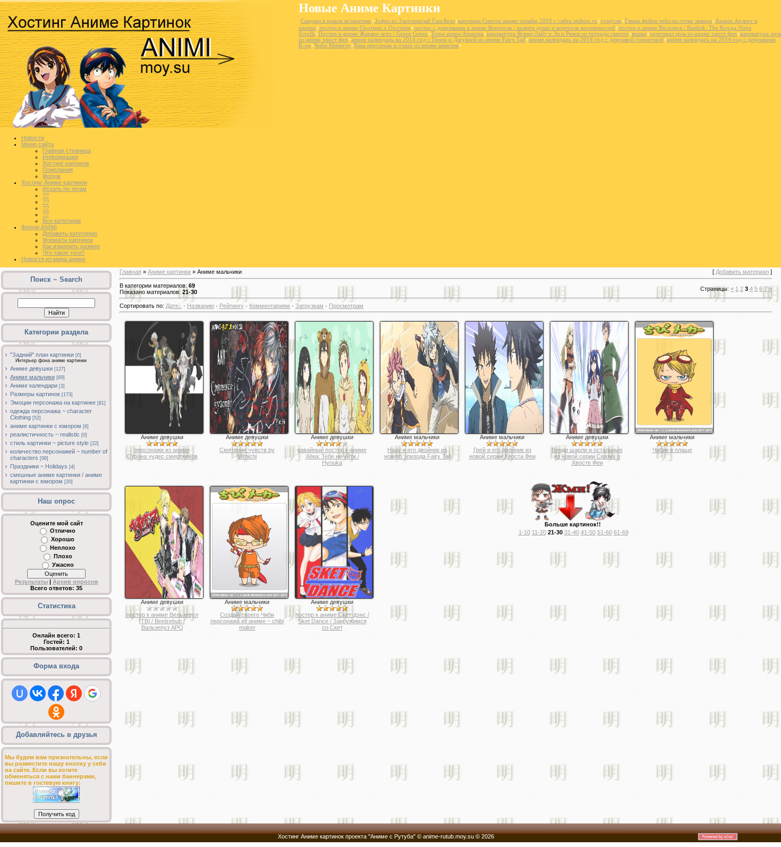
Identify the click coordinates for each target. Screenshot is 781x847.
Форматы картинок (68, 240)
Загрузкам (309, 306)
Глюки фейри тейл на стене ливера (668, 21)
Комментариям (269, 306)
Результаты (31, 581)
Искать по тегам (65, 189)
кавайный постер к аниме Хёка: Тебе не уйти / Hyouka (332, 456)
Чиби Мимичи (332, 45)
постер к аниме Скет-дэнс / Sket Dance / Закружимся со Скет (332, 621)
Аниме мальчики (32, 377)
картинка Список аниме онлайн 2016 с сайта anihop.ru (527, 21)
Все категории (62, 220)
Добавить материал (742, 272)
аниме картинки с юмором (45, 426)
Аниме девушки (31, 368)
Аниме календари (33, 385)
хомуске (611, 21)
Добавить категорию (70, 233)
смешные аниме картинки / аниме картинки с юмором (56, 478)
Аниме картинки (169, 272)
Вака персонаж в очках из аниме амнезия (406, 45)
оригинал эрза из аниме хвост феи (693, 34)
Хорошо (62, 539)
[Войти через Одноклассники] (56, 712)
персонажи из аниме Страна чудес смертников (162, 453)
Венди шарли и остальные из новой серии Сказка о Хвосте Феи (587, 456)
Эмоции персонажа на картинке (53, 402)
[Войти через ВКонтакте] (38, 693)
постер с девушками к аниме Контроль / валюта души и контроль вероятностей (514, 28)
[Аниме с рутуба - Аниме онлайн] (56, 801)
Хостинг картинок (66, 163)
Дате (172, 306)
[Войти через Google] (92, 693)
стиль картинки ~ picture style (49, 443)
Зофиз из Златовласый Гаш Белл (415, 21)
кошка (639, 34)
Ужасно (63, 564)
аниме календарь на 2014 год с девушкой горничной (596, 40)
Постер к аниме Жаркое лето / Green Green (373, 34)
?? (46, 195)
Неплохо (62, 547)
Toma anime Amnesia (457, 34)
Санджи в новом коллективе (336, 21)
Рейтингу (231, 306)
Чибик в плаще (672, 450)
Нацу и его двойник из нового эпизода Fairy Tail (417, 453)
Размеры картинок (35, 394)
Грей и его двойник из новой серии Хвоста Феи (502, 453)
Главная (130, 272)
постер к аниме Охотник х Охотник (365, 28)
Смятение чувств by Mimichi (247, 453)
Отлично (62, 530)
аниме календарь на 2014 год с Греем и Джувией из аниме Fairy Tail (438, 40)
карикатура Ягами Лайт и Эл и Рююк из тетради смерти (558, 34)
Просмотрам (346, 306)
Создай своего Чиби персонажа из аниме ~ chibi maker (247, 621)
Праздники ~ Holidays (38, 466)
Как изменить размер (71, 246)
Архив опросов (75, 581)
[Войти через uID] (20, 693)
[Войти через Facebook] (56, 693)
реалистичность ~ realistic (45, 434)
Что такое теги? (63, 252)
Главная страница (67, 150)
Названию (200, 306)
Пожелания (58, 169)
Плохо (63, 556)
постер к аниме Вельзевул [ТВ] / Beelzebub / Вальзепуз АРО (162, 621)
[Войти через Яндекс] (74, 693)
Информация (60, 157)
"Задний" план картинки (42, 354)
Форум (52, 176)
